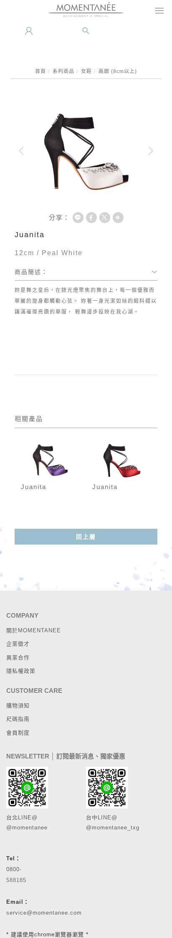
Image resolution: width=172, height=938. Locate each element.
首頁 (40, 71)
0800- (14, 869)
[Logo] (86, 9)
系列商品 (63, 71)
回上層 (86, 536)
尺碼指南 (18, 719)
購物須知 (18, 705)
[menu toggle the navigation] (158, 11)
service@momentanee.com (44, 913)
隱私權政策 (20, 671)
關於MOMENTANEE (33, 630)
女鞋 (86, 71)
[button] (85, 31)
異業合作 (18, 657)
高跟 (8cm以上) (118, 71)
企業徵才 (18, 644)
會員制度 (18, 733)
